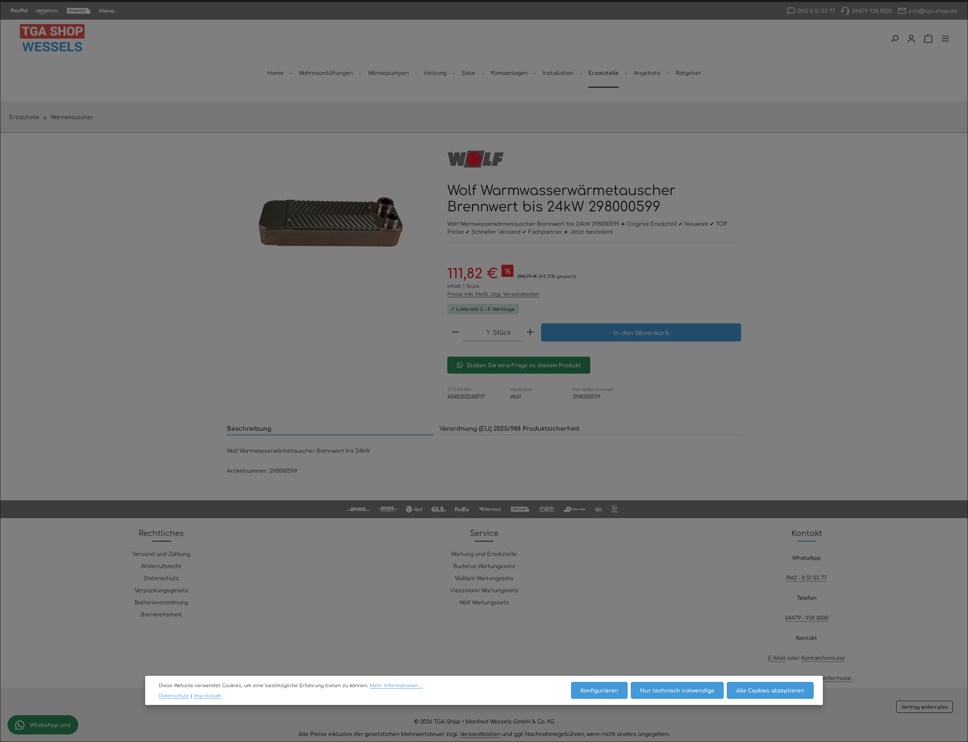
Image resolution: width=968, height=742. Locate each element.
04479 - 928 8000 (806, 617)
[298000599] (329, 221)
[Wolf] (475, 159)
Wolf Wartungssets (484, 602)
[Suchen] (894, 38)
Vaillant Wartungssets (484, 577)
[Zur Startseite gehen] (52, 39)
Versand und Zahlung (161, 553)
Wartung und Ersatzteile (484, 553)
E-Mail (776, 657)
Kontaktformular (823, 657)
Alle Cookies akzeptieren (770, 690)
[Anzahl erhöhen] (530, 332)
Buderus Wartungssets (484, 565)
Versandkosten (480, 733)
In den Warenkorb (641, 332)
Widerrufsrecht (161, 565)
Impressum (207, 695)
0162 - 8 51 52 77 (806, 577)
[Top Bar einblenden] (945, 38)
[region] (329, 221)
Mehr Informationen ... (396, 685)
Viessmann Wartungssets (484, 590)
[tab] (330, 428)
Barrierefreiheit (161, 614)
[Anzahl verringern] (455, 332)
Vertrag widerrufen (924, 707)
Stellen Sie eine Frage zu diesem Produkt (524, 365)
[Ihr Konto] (911, 38)
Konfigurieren (599, 690)
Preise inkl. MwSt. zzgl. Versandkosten (493, 294)
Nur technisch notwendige (677, 690)
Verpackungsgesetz (161, 590)
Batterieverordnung (161, 602)
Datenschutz (161, 577)
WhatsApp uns (49, 724)
